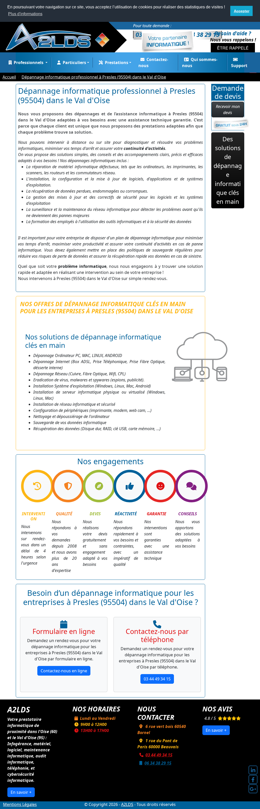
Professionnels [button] (29, 62)
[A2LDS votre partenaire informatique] (60, 36)
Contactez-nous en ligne (64, 671)
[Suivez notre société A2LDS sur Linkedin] (253, 770)
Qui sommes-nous (199, 62)
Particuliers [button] (74, 62)
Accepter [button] (241, 11)
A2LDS (127, 804)
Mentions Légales (20, 804)
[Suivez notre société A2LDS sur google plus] (253, 788)
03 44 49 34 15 (157, 679)
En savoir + (21, 792)
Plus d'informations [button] (25, 14)
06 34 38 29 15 (157, 763)
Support (239, 65)
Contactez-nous (153, 62)
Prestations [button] (116, 62)
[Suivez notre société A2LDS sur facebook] (253, 779)
